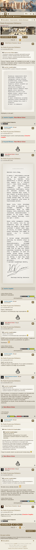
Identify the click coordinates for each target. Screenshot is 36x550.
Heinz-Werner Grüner (19, 117)
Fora (6, 14)
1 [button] (18, 40)
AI (27, 13)
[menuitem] (34, 20)
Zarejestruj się (18, 16)
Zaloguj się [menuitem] (31, 14)
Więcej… (3, 14)
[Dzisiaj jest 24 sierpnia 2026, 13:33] (32, 20)
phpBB (15, 543)
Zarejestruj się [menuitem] (34, 14)
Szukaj (3, 16)
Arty (15, 545)
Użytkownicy (9, 14)
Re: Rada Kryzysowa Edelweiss (11, 47)
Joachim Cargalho (8, 67)
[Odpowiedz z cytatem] (33, 44)
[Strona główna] (18, 6)
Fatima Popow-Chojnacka (11, 42)
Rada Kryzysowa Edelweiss (10, 23)
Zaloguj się (9, 16)
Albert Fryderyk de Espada (11, 376)
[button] (16, 40)
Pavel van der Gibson (9, 52)
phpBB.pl (25, 546)
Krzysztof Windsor (8, 141)
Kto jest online (5, 535)
